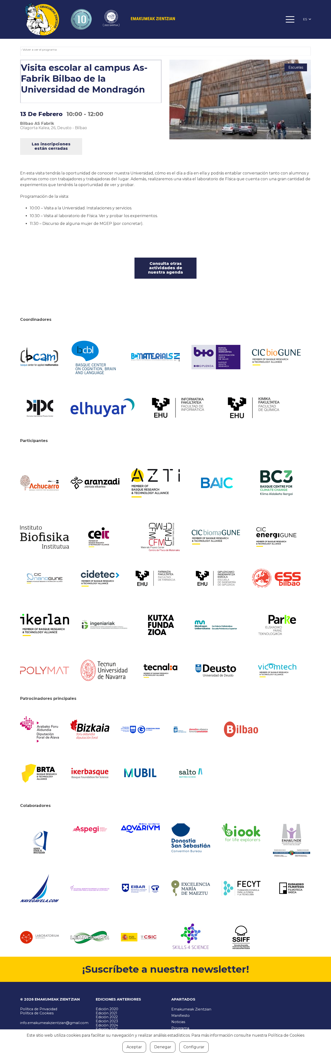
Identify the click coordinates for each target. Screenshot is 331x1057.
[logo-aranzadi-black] (95, 483)
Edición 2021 (106, 1013)
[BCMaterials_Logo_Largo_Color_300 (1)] (155, 357)
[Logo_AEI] (39, 840)
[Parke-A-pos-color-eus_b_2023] (276, 625)
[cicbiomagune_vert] (215, 537)
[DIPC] (39, 407)
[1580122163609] (190, 937)
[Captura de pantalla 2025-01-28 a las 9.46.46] (241, 729)
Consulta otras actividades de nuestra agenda (165, 268)
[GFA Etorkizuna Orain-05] (140, 729)
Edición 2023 (107, 1021)
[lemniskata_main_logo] (90, 937)
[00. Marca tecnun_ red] (105, 670)
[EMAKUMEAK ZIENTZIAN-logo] (153, 19)
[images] (39, 937)
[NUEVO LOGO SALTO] (190, 773)
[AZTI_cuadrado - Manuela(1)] (155, 482)
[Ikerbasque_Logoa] (90, 773)
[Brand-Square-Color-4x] (276, 483)
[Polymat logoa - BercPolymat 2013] (44, 670)
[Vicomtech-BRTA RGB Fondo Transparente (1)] (276, 670)
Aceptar (134, 1047)
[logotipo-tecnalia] (160, 670)
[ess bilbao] (276, 578)
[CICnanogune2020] (44, 578)
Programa (180, 1028)
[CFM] (160, 537)
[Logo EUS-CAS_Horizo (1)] (215, 625)
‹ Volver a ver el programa (39, 49)
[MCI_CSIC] (140, 937)
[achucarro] (39, 482)
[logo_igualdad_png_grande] (90, 888)
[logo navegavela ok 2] (39, 888)
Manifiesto (180, 1015)
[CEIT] (105, 537)
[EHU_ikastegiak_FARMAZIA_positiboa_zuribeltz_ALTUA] (155, 578)
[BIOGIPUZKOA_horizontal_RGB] (215, 357)
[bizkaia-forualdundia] (90, 729)
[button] (290, 19)
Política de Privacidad (38, 1009)
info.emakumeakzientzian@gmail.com (54, 1023)
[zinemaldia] (241, 937)
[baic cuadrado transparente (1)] (215, 482)
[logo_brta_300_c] (39, 772)
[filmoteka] (291, 888)
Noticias (178, 1022)
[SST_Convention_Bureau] (190, 837)
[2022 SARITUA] (111, 19)
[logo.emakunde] (291, 841)
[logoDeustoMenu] (215, 670)
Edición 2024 (107, 1025)
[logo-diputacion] (39, 729)
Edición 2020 (107, 1009)
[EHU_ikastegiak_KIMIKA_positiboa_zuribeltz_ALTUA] (254, 407)
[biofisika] (44, 537)
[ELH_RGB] (102, 407)
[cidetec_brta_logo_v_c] (100, 578)
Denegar (162, 1047)
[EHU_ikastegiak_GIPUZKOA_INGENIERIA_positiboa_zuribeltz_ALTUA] (215, 578)
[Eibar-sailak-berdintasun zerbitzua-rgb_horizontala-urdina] (140, 888)
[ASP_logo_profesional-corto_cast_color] (90, 829)
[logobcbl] (95, 357)
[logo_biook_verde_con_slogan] (241, 832)
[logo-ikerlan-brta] (44, 625)
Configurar (194, 1047)
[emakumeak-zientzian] (41, 19)
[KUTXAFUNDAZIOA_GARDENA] (160, 625)
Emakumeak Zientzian (191, 1009)
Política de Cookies (37, 1013)
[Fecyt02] (241, 888)
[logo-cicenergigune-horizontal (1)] (276, 537)
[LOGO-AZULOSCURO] (140, 828)
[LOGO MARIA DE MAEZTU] (190, 888)
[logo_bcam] (39, 357)
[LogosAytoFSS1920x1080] (190, 729)
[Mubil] (140, 773)
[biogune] (276, 357)
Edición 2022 (107, 1017)
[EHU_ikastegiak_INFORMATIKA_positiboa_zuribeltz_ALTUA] (178, 407)
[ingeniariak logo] (105, 625)
